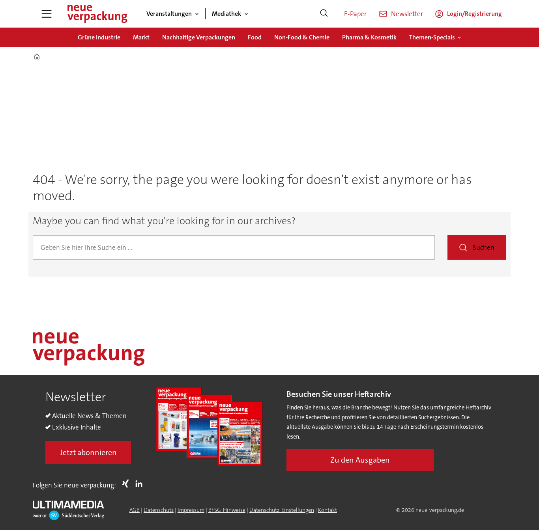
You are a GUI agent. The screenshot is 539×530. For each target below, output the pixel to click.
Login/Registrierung (474, 13)
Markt (141, 37)
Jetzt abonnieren (88, 452)
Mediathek (226, 13)
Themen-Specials (432, 37)
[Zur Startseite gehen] (97, 13)
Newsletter (407, 13)
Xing (127, 483)
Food (255, 37)
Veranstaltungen (169, 13)
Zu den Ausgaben (360, 460)
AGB (134, 509)
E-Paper (355, 13)
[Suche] (324, 14)
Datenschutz (159, 509)
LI (141, 483)
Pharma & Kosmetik (369, 37)
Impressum (191, 509)
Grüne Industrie (99, 37)
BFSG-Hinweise (226, 509)
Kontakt (327, 509)
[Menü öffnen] (46, 13)
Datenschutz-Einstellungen (281, 509)
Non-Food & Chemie (301, 37)
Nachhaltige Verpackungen (198, 37)
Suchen (483, 247)
